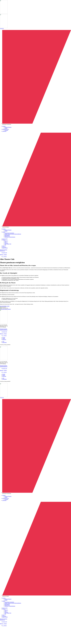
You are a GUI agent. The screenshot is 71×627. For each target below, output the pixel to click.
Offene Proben (7, 605)
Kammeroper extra (5, 129)
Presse (3, 245)
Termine (5, 128)
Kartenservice (2, 250)
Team (5, 241)
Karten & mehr (4, 238)
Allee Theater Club (7, 243)
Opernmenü (4, 131)
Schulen (3, 601)
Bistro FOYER (5, 247)
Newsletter (4, 246)
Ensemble (6, 242)
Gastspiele (6, 130)
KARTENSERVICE (3, 329)
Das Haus (6, 240)
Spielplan (3, 126)
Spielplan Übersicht (7, 127)
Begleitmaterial (7, 604)
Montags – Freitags (3, 254)
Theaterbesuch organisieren (9, 602)
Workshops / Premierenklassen (9, 606)
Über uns (3, 239)
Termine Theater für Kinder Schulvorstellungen (12, 603)
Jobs (5, 244)
